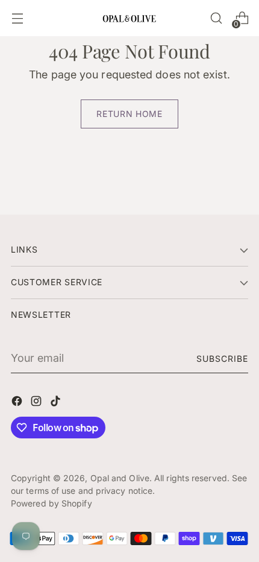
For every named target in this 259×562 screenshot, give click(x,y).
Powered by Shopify (51, 503)
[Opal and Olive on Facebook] (18, 403)
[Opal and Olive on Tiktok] (56, 403)
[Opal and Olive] (129, 17)
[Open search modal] (216, 18)
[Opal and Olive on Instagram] (37, 403)
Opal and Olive (119, 478)
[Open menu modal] (17, 18)
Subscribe (222, 358)
